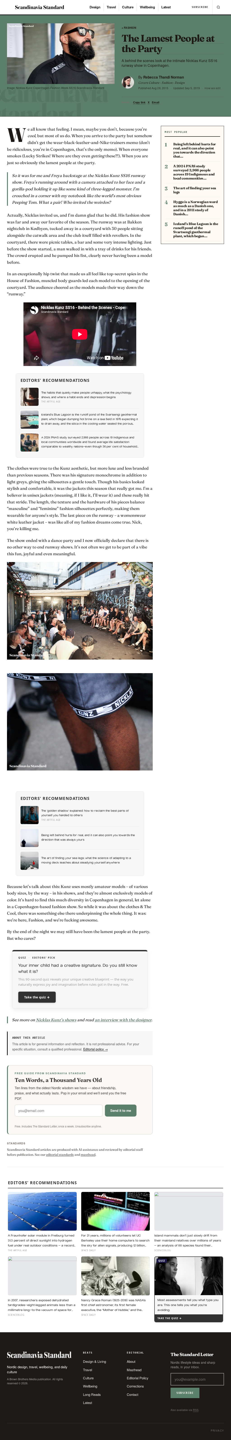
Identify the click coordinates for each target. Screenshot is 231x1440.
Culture (127, 7)
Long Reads (92, 1394)
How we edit (212, 88)
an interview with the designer (123, 1019)
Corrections (135, 1386)
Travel (111, 7)
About (131, 1361)
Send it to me (120, 1110)
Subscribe (200, 7)
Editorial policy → (95, 1049)
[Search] (218, 7)
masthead (88, 1155)
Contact (132, 1394)
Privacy (217, 1430)
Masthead (134, 1369)
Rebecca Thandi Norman (163, 77)
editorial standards (60, 1155)
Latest (166, 7)
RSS (196, 1410)
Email (155, 102)
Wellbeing (147, 7)
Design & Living (94, 1361)
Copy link (139, 102)
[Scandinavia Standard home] (40, 7)
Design (95, 7)
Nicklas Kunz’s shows (56, 1019)
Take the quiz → (37, 997)
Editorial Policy (137, 1377)
